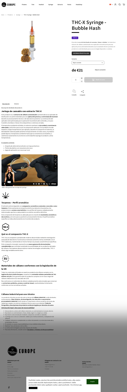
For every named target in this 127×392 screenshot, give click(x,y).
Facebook (47, 369)
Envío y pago (10, 367)
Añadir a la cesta (100, 80)
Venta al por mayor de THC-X (14, 377)
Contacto (9, 364)
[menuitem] (25, 4)
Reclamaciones (11, 375)
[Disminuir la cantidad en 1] (82, 81)
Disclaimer (9, 373)
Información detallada (81, 53)
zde (80, 385)
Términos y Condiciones (12, 369)
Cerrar (112, 97)
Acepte (92, 382)
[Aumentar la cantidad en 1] (82, 78)
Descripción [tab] (6, 104)
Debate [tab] (16, 104)
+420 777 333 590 (49, 367)
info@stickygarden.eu (50, 364)
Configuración (33, 388)
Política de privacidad (12, 371)
